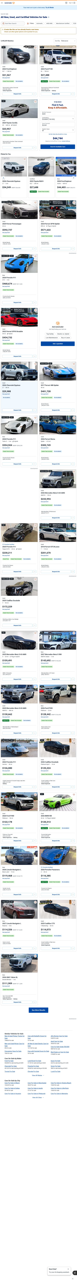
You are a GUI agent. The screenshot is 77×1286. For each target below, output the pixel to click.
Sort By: (57, 41)
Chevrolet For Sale (11, 1066)
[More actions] (34, 93)
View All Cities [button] (37, 1097)
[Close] (68, 1269)
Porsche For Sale (33, 1066)
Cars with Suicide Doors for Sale (38, 1051)
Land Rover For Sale (34, 1061)
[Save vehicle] (35, 47)
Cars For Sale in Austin (35, 1088)
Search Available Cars (57, 147)
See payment (6, 77)
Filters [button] (32, 23)
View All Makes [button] (37, 1075)
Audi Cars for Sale (57, 1041)
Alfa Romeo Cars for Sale (59, 1036)
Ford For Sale (9, 1061)
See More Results (38, 1010)
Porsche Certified (9, 544)
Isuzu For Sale (55, 1061)
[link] (19, 81)
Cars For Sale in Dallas (12, 1088)
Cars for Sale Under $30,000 (60, 1047)
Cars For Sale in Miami (12, 1083)
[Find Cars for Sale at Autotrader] (10, 2)
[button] (66, 3)
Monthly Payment (46, 112)
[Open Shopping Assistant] (74, 1273)
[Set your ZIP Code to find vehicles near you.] (49, 17)
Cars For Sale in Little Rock (60, 1088)
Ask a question (58, 344)
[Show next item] (34, 371)
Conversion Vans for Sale (13, 1051)
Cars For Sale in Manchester (37, 1083)
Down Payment (46, 123)
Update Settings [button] (66, 141)
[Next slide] (73, 178)
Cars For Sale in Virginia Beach (61, 1083)
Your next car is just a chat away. (38, 7)
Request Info (17, 94)
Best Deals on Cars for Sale (60, 1052)
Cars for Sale (4, 14)
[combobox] (13, 23)
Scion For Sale (55, 1066)
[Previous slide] (3, 178)
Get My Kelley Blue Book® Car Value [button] (58, 134)
